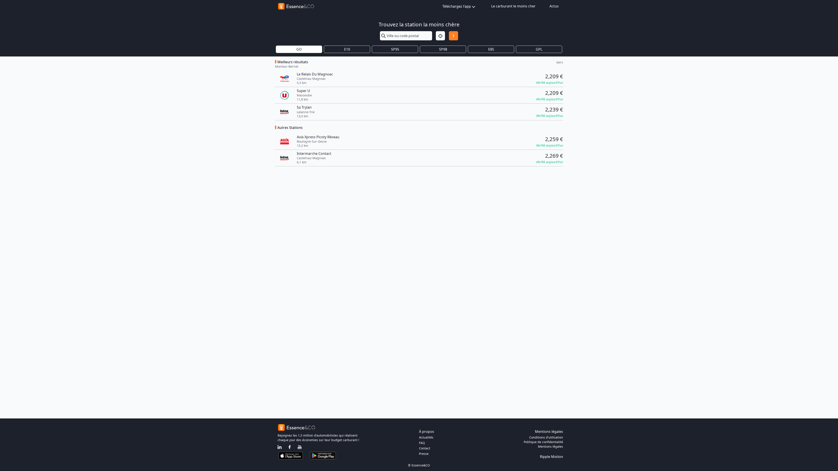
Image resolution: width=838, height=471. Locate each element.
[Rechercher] (453, 35)
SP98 (443, 49)
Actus (554, 6)
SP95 (395, 49)
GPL (539, 49)
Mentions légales (550, 446)
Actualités (426, 437)
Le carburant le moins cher (513, 6)
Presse (424, 454)
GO (299, 49)
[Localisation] (440, 35)
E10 (347, 49)
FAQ (422, 443)
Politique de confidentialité (543, 442)
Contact (424, 448)
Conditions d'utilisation (546, 437)
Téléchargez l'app (456, 6)
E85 (491, 49)
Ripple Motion (551, 456)
